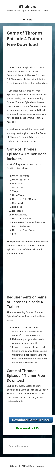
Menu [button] (29, 19)
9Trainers (27, 6)
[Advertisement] (28, 56)
